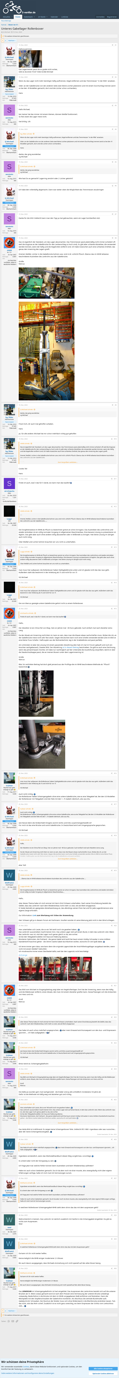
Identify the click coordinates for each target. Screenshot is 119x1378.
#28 (115, 1215)
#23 (115, 1043)
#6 (116, 186)
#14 (115, 583)
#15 (115, 609)
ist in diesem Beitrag (71, 647)
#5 (116, 162)
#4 (116, 129)
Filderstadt (12, 100)
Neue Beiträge (6, 21)
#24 (115, 1069)
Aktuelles (6, 17)
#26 (115, 1139)
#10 (115, 439)
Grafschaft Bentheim (9, 501)
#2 (116, 77)
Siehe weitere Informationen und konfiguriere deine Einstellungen (27, 1373)
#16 (115, 773)
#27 (115, 1178)
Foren (17, 17)
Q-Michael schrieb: (26, 166)
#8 (116, 238)
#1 (116, 45)
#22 (115, 1017)
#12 (115, 506)
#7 (116, 214)
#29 (115, 1239)
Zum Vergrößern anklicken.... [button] (68, 462)
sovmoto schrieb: (26, 1104)
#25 (115, 1100)
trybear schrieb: (25, 809)
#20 (115, 926)
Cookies (26, 1366)
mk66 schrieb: (25, 443)
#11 (115, 479)
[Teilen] (112, 45)
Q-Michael (6, 32)
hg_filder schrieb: (26, 134)
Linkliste (64, 17)
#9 (116, 405)
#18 (115, 835)
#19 (115, 870)
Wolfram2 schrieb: (26, 1183)
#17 (115, 804)
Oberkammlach (11, 66)
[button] (12, 17)
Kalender (54, 17)
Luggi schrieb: (25, 552)
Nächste (11, 40)
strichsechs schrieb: (27, 613)
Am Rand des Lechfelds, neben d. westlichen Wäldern (10, 262)
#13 (115, 547)
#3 (116, 105)
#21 (115, 986)
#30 (115, 1268)
